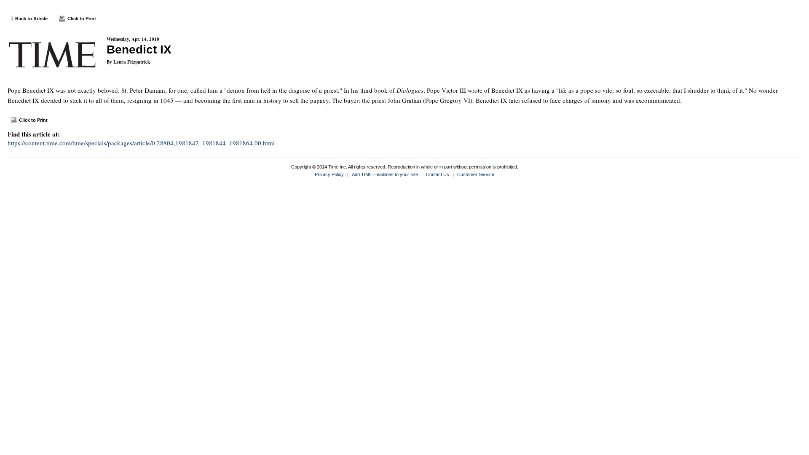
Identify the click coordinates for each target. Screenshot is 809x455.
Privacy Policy (329, 174)
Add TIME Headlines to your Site (385, 174)
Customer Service (475, 174)
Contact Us (437, 174)
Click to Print (81, 18)
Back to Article (31, 18)
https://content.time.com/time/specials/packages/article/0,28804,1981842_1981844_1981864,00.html (141, 143)
